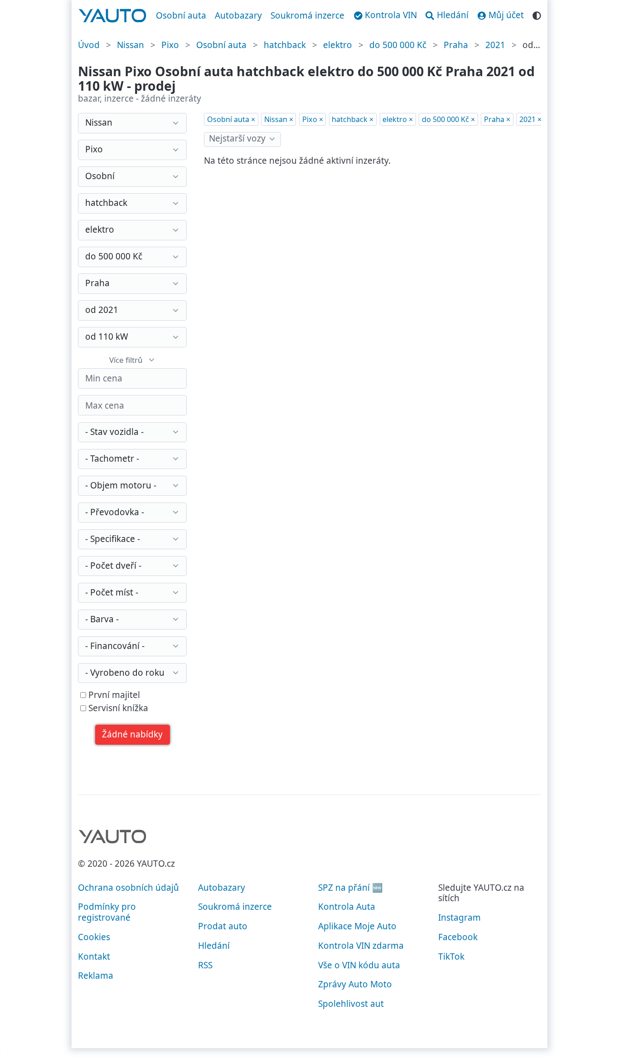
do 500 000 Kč (397, 45)
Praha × (497, 119)
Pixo (170, 45)
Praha (456, 45)
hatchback (285, 45)
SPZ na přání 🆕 (350, 887)
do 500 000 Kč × (448, 119)
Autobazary (238, 15)
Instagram (459, 917)
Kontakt (94, 956)
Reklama (95, 975)
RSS (205, 965)
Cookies (94, 937)
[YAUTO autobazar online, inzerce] (112, 16)
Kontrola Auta (346, 907)
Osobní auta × (231, 119)
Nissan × (278, 119)
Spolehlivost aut (351, 1004)
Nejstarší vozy (237, 138)
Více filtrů (126, 360)
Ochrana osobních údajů (128, 887)
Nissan (130, 45)
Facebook (458, 937)
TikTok (451, 956)
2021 (495, 45)
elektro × (397, 119)
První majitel (113, 695)
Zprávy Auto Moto (355, 984)
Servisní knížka (117, 708)
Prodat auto (222, 926)
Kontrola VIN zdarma (361, 946)
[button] (132, 735)
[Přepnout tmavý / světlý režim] (536, 14)
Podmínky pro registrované (107, 912)
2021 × (530, 119)
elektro (337, 45)
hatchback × (352, 119)
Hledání (214, 946)
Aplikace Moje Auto (357, 926)
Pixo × (312, 119)
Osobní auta (181, 15)
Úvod (89, 45)
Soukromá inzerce (307, 15)
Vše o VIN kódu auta (359, 965)
